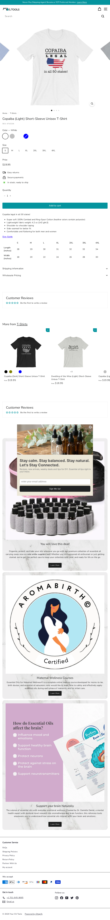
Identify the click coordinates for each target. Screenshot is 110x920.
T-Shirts (13, 113)
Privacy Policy (8, 855)
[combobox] (55, 16)
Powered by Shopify (34, 914)
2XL (35, 150)
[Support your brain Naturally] (55, 752)
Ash (19, 136)
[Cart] (99, 9)
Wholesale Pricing (11, 275)
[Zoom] (92, 103)
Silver (12, 136)
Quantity (6, 190)
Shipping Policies (9, 851)
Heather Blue (26, 136)
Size (4, 145)
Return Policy (8, 859)
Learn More (55, 565)
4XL (53, 150)
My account (7, 867)
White (5, 136)
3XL (44, 150)
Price (4, 159)
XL (26, 150)
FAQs (4, 847)
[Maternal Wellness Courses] (55, 624)
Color (9, 130)
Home (4, 113)
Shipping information (13, 268)
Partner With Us (9, 863)
